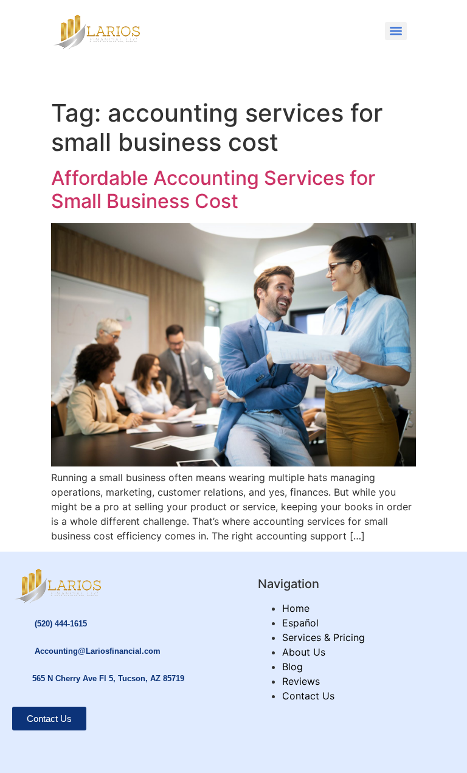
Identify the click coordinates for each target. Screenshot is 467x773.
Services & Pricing (323, 637)
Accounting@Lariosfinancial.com (98, 651)
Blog (292, 666)
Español (300, 623)
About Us (303, 652)
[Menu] (396, 31)
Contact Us (308, 696)
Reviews (301, 681)
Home (296, 608)
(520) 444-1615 (61, 623)
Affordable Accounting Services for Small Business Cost (213, 189)
